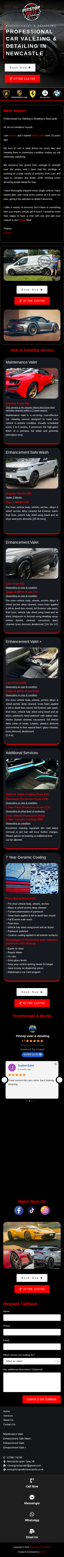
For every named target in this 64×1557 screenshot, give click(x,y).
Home (6, 1411)
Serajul (43, 1552)
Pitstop (22, 220)
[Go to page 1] (29, 1101)
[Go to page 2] (32, 1101)
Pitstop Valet (38, 135)
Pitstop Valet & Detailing (40, 1547)
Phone (6, 1325)
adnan (22, 1065)
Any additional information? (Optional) (23, 1369)
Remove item (55, 1361)
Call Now (32, 1486)
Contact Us (9, 1424)
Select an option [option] (14, 1361)
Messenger (32, 1503)
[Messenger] (32, 1497)
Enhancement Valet (13, 1443)
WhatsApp (32, 1520)
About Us (8, 1420)
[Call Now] (32, 1480)
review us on (31, 1054)
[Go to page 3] (34, 1101)
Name (6, 1311)
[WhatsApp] (32, 1514)
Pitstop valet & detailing (32, 1036)
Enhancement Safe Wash (17, 1438)
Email (6, 1340)
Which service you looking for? (19, 1355)
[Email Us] (32, 1531)
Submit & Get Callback (41, 1399)
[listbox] (32, 1361)
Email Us (32, 1537)
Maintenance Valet (13, 1434)
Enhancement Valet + (14, 1447)
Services (8, 1415)
